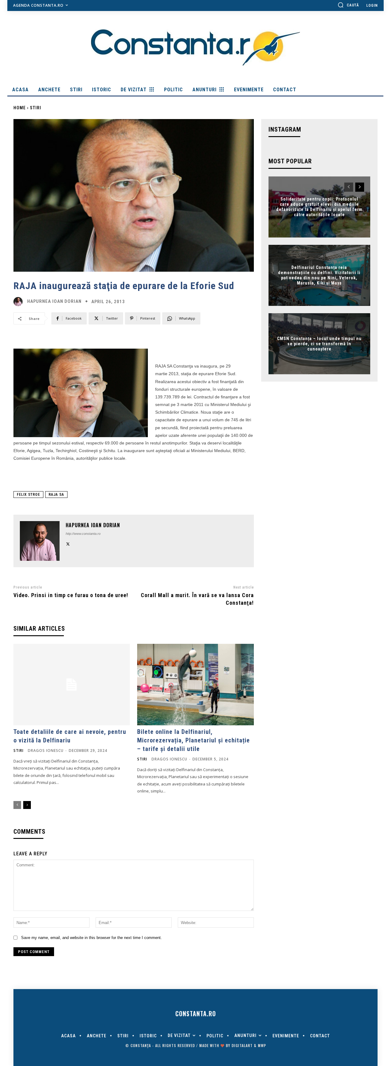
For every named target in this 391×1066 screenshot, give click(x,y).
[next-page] (27, 805)
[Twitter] (68, 543)
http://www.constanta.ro (83, 533)
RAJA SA (56, 494)
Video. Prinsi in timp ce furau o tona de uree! (70, 595)
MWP (262, 1045)
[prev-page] (17, 805)
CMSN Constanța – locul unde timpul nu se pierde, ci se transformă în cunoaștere (319, 343)
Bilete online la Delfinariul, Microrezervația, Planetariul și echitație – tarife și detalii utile (193, 740)
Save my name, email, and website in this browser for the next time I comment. (91, 937)
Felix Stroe (28, 494)
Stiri (35, 107)
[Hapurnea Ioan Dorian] (19, 301)
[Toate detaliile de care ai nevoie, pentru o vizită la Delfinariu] (71, 684)
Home (19, 107)
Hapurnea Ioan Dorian (54, 301)
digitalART (242, 1045)
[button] (348, 5)
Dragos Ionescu (46, 750)
